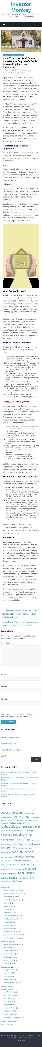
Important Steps (35, 840)
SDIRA (30, 873)
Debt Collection (11, 827)
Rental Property (8, 873)
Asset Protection (8, 992)
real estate (29, 868)
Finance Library (9, 834)
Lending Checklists (9, 957)
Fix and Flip (7, 909)
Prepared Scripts (22, 860)
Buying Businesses (9, 970)
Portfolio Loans (7, 861)
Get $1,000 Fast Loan (8, 744)
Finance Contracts (25, 830)
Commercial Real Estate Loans (13, 893)
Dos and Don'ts (31, 826)
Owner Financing (8, 925)
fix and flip (22, 839)
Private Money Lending (10, 932)
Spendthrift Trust (29, 878)
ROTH (21, 873)
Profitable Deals (5, 869)
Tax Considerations (6, 881)
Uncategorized (6, 1024)
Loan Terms (28, 848)
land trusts (25, 73)
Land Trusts (7, 55)
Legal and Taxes (18, 55)
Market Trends (22, 852)
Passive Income (24, 857)
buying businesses (35, 817)
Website (4, 699)
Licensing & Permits (9, 1008)
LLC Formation (20, 848)
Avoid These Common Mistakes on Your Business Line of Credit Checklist (20, 623)
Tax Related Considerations (12, 1017)
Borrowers (4, 888)
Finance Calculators (8, 831)
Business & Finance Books (11, 944)
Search (3, 756)
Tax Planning (18, 881)
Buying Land (7, 973)
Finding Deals (5, 967)
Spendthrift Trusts (9, 1014)
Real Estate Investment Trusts (13, 935)
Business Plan (20, 817)
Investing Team (5, 844)
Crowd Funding (8, 906)
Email (4, 686)
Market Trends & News (8, 1021)
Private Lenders (8, 864)
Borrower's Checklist (28, 813)
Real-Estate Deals (16, 869)
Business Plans (8, 947)
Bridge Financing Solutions (11, 890)
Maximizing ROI (7, 857)
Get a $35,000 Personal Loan (11, 750)
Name (4, 674)
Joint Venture (19, 844)
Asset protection (11, 812)
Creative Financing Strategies (12, 900)
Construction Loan (8, 820)
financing (25, 834)
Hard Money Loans (9, 913)
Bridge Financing (6, 817)
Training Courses (8, 963)
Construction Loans (21, 820)
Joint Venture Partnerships (11, 916)
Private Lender (35, 861)
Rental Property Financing (11, 938)
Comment (6, 643)
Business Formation (9, 995)
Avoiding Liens (17, 73)
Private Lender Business (11, 982)
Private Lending (25, 864)
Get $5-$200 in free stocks (10, 737)
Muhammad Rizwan (23, 70)
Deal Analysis (24, 823)
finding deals (7, 839)
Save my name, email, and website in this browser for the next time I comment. (17, 715)
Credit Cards (4, 823)
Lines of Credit (8, 847)
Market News (6, 852)
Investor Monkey (21, 7)
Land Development (9, 919)
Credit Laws (13, 823)
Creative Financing (33, 820)
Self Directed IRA (11, 877)
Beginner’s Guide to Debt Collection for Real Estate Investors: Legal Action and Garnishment (19, 613)
